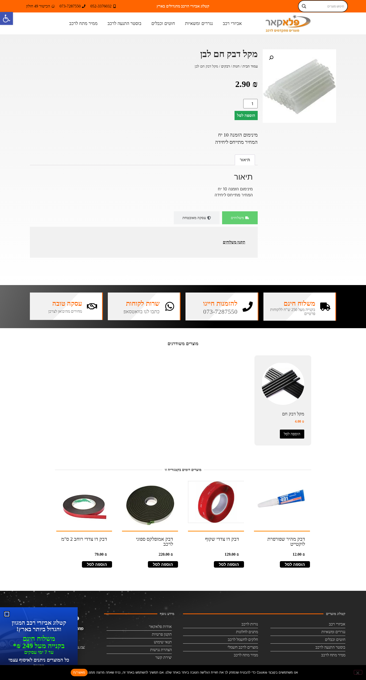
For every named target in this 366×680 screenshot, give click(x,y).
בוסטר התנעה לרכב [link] (124, 23)
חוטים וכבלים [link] (163, 23)
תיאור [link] (245, 159)
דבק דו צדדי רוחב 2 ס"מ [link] (84, 539)
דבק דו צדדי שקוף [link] (222, 539)
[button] (271, 57)
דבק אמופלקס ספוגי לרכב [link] (154, 541)
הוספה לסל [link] (292, 434)
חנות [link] (236, 66)
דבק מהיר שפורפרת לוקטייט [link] (286, 541)
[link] (6, 18)
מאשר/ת (79, 672)
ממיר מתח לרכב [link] (83, 23)
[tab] (240, 218)
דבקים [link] (225, 66)
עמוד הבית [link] (250, 66)
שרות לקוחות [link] (143, 303)
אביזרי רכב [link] (232, 23)
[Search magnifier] (304, 6)
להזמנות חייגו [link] (220, 303)
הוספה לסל (246, 115)
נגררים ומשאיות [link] (199, 23)
